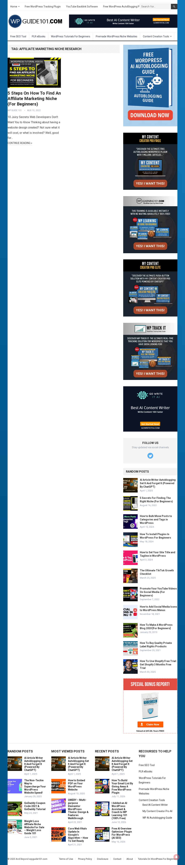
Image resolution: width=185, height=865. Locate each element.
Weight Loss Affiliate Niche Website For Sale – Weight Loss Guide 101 (34, 827)
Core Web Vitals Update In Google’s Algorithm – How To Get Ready (78, 834)
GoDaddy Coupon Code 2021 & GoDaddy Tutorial (35, 806)
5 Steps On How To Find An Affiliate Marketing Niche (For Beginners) (34, 99)
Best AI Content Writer (155, 804)
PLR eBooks (38, 36)
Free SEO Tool (18, 36)
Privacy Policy (85, 859)
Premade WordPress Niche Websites (116, 36)
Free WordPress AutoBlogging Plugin (124, 6)
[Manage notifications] (176, 857)
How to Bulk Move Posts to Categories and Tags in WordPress (156, 519)
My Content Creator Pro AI (157, 811)
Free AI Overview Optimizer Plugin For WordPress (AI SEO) (122, 833)
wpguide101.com (38, 859)
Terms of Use (66, 859)
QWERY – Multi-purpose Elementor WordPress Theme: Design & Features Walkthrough (78, 809)
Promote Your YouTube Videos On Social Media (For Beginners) (158, 592)
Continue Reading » (20, 143)
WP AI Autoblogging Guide (157, 817)
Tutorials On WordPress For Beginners (157, 859)
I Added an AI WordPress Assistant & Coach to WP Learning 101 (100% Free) (119, 811)
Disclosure (102, 859)
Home (13, 6)
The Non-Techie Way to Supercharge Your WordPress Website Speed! (35, 786)
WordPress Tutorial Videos (27, 61)
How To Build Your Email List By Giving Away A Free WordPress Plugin (122, 786)
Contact (117, 859)
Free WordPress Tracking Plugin (43, 6)
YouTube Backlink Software (82, 6)
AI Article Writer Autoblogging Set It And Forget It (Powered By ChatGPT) (158, 483)
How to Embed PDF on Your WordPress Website (76, 785)
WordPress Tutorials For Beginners (70, 36)
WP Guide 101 (15, 110)
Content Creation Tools (156, 36)
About (129, 859)
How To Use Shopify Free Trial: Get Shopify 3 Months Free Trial (158, 664)
